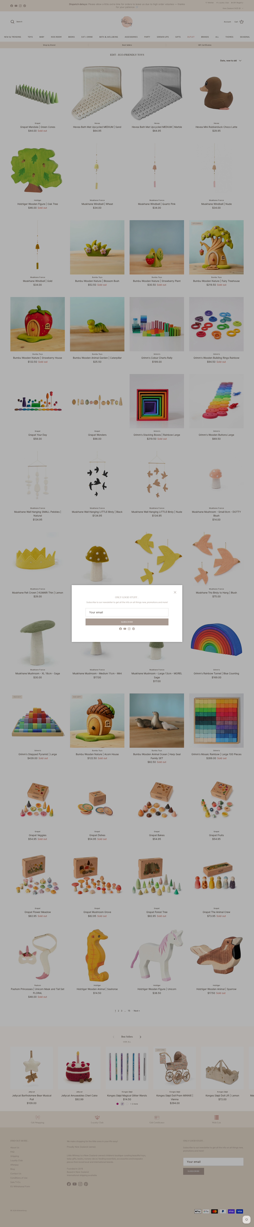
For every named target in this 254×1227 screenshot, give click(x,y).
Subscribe (127, 622)
